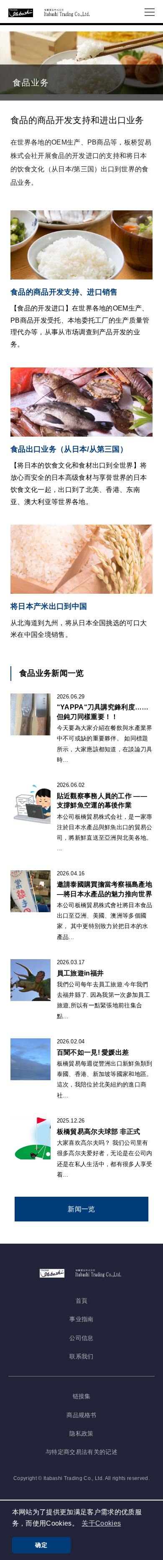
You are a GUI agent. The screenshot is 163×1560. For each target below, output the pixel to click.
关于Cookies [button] (101, 1523)
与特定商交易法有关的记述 (81, 1452)
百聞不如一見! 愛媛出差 (93, 1052)
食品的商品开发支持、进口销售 (63, 292)
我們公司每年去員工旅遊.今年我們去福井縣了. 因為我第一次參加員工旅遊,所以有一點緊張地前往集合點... (103, 1000)
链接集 (82, 1396)
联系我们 (81, 1356)
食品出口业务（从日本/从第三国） (68, 449)
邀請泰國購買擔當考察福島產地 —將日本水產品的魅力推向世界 (104, 889)
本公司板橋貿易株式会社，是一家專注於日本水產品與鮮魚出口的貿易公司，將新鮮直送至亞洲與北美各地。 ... (105, 832)
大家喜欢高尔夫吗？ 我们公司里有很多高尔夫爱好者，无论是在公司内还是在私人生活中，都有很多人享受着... (105, 1158)
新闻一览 (81, 1209)
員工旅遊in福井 (80, 973)
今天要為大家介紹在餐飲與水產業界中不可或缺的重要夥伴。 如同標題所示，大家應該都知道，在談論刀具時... (105, 743)
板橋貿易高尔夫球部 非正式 (98, 1131)
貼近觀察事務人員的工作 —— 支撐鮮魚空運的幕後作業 (102, 800)
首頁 (82, 1300)
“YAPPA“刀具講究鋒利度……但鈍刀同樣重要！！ (103, 712)
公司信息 (81, 1338)
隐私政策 (81, 1433)
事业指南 (81, 1319)
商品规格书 (81, 1415)
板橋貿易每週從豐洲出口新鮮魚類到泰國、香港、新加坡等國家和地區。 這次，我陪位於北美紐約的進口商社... (105, 1079)
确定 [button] (41, 1545)
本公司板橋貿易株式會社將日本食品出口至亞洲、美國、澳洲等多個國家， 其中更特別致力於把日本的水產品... (105, 921)
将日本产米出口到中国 (48, 606)
